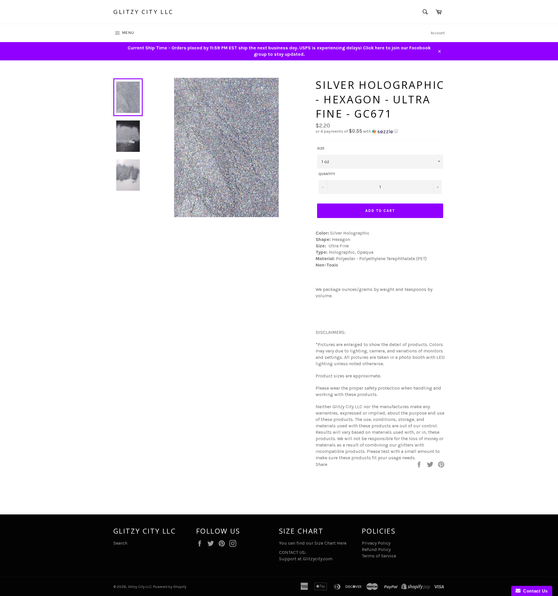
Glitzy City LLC (143, 12)
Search (120, 543)
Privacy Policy (376, 543)
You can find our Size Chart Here (312, 543)
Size (321, 148)
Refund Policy (376, 549)
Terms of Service (379, 556)
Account (438, 33)
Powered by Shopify (169, 586)
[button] (380, 131)
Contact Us (534, 590)
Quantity (327, 174)
